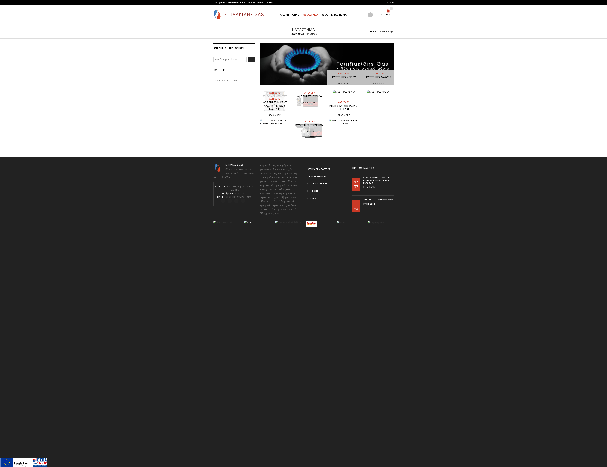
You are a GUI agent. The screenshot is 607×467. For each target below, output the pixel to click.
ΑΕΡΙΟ (295, 14)
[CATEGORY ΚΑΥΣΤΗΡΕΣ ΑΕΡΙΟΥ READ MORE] (344, 91)
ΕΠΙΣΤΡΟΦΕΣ (313, 191)
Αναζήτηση (251, 59)
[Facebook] (229, 201)
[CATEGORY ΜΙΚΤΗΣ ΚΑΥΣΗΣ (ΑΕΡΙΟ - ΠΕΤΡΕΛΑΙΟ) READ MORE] (344, 121)
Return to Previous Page (381, 31)
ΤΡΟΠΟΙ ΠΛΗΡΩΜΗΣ (316, 176)
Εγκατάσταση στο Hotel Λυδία (378, 200)
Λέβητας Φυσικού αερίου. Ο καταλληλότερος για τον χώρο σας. (376, 180)
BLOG (324, 14)
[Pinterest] (236, 201)
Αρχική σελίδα (297, 33)
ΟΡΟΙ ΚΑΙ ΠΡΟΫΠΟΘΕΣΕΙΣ (318, 169)
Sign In (390, 2)
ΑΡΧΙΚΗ (284, 14)
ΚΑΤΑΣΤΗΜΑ (310, 14)
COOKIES (311, 198)
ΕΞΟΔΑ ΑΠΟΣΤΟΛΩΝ (317, 184)
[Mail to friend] (243, 201)
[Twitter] (223, 201)
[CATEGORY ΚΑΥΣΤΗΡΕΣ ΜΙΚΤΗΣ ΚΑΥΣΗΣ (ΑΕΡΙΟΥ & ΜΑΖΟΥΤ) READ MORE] (275, 121)
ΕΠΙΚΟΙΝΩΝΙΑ (339, 14)
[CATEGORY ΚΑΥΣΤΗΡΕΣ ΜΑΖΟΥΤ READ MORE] (379, 91)
